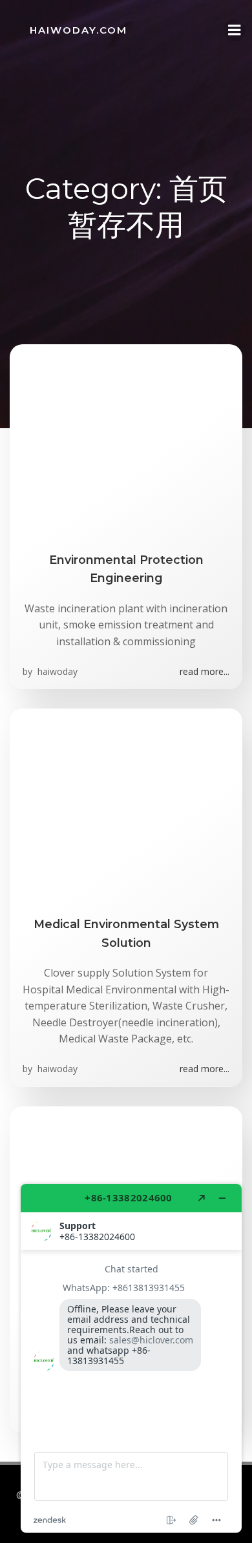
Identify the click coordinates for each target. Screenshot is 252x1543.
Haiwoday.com (78, 30)
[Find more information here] (131, 1358)
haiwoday (56, 671)
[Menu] (235, 30)
